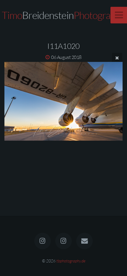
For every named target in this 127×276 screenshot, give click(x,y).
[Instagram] (42, 241)
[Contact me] (84, 241)
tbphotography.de (70, 260)
